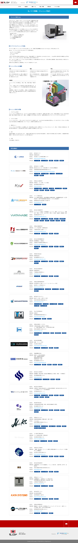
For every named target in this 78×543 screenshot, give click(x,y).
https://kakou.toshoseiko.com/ (40, 259)
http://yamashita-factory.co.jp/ (39, 454)
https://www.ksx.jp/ (37, 186)
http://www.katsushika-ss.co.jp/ (40, 231)
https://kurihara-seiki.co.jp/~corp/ (40, 345)
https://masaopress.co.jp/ (38, 301)
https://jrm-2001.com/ (38, 330)
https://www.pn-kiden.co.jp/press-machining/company (44, 171)
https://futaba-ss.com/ (38, 510)
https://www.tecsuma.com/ (39, 483)
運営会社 (49, 6)
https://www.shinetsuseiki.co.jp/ (40, 362)
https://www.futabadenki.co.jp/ (40, 244)
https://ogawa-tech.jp (38, 377)
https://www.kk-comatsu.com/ (39, 158)
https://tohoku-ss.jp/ (38, 469)
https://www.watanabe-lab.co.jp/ (40, 216)
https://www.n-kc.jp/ (38, 423)
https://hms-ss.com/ (37, 273)
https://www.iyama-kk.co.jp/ (39, 316)
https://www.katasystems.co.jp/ (40, 496)
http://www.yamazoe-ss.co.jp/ (39, 393)
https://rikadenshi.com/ (38, 407)
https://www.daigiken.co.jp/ (39, 438)
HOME (19, 6)
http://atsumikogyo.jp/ (38, 202)
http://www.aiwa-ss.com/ (38, 286)
